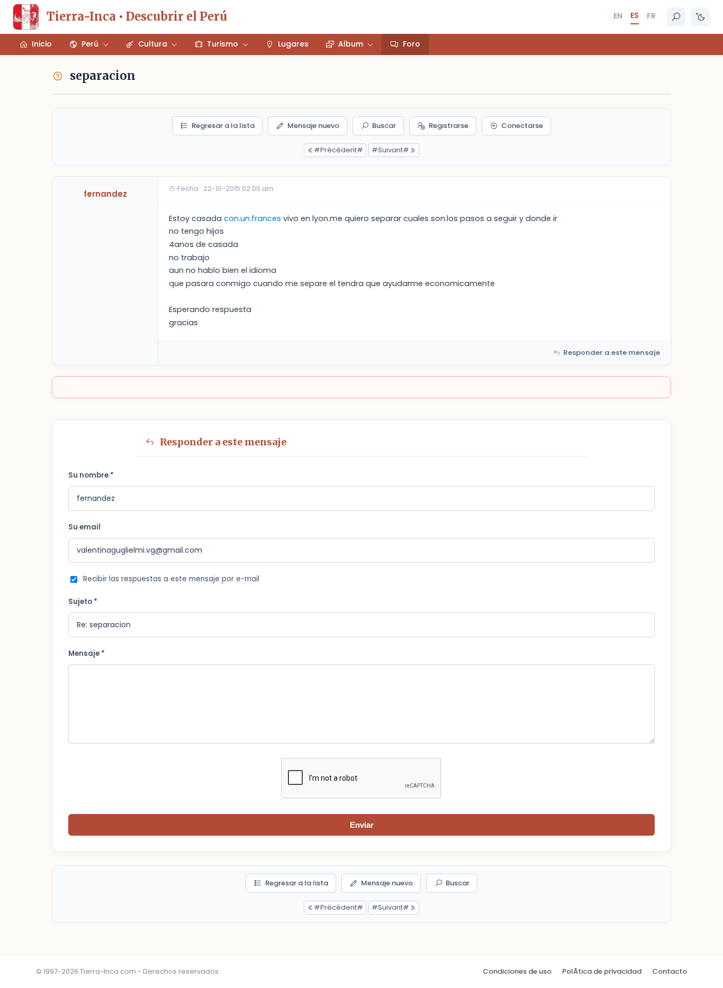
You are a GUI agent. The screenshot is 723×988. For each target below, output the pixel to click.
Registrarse (448, 126)
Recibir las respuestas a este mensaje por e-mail (171, 579)
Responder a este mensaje (611, 352)
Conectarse (522, 126)
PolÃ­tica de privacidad (601, 971)
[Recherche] (675, 16)
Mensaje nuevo (313, 126)
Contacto (669, 971)
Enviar (362, 824)
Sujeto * (82, 602)
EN (617, 16)
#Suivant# (390, 150)
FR (651, 16)
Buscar (384, 126)
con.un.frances (252, 218)
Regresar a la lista (223, 126)
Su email (84, 527)
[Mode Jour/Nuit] (700, 16)
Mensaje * (86, 653)
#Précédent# (338, 150)
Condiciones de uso (517, 971)
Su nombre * (91, 475)
